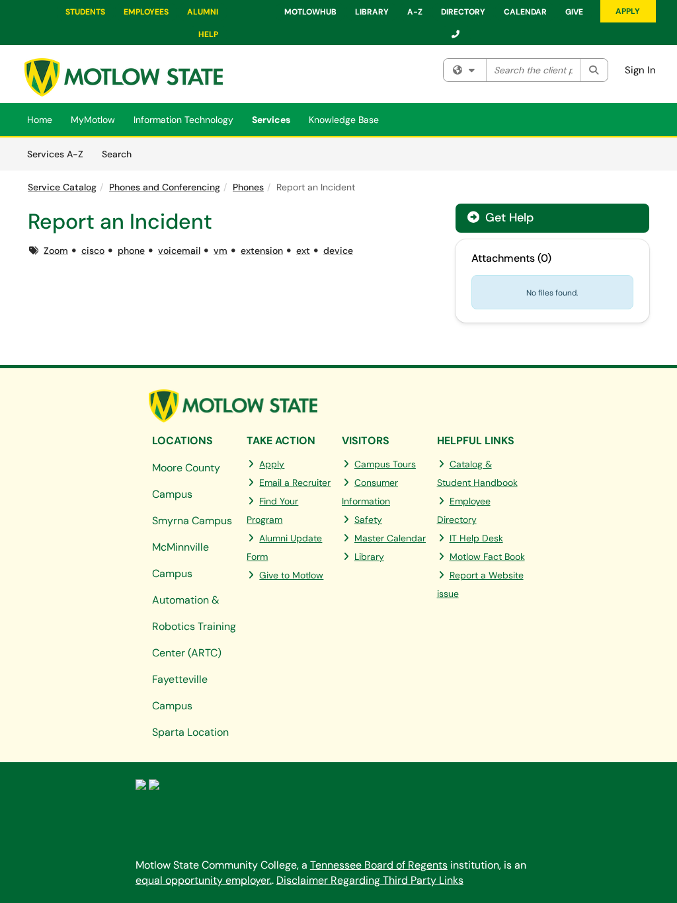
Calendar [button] (525, 12)
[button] (456, 35)
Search (121, 153)
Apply (628, 11)
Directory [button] (463, 12)
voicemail (179, 250)
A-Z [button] (414, 12)
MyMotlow (93, 120)
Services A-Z (55, 154)
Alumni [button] (202, 12)
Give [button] (574, 12)
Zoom (56, 250)
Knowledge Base (344, 120)
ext (303, 250)
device (338, 250)
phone (131, 250)
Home (39, 120)
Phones (248, 187)
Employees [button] (146, 12)
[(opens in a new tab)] (123, 77)
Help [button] (208, 34)
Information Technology (183, 120)
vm (220, 250)
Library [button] (372, 12)
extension (262, 250)
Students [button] (85, 12)
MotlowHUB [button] (310, 12)
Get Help (508, 217)
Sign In (640, 70)
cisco (92, 250)
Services (271, 120)
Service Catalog (62, 187)
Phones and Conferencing (164, 187)
